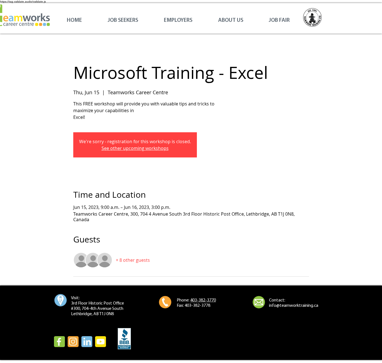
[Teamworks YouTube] (100, 341)
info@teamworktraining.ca (293, 305)
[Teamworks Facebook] (59, 341)
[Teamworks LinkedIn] (86, 341)
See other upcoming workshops (135, 148)
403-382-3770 (203, 300)
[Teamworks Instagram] (73, 341)
